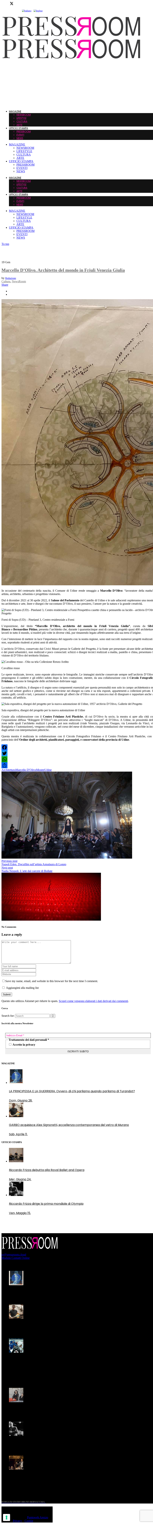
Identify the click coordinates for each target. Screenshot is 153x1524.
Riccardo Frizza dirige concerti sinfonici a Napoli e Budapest (52, 1477)
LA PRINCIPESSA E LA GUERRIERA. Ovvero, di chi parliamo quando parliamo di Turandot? (72, 1293)
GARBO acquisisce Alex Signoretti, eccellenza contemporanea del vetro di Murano (69, 1326)
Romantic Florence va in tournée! (33, 1410)
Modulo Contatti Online (15, 1257)
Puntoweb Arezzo (37, 1517)
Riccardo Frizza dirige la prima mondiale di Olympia (46, 1443)
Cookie (29, 1520)
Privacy (17, 1520)
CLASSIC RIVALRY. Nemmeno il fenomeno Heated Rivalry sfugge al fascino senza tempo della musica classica (67, 1362)
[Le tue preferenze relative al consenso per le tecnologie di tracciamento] (6, 1517)
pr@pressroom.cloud (13, 1254)
